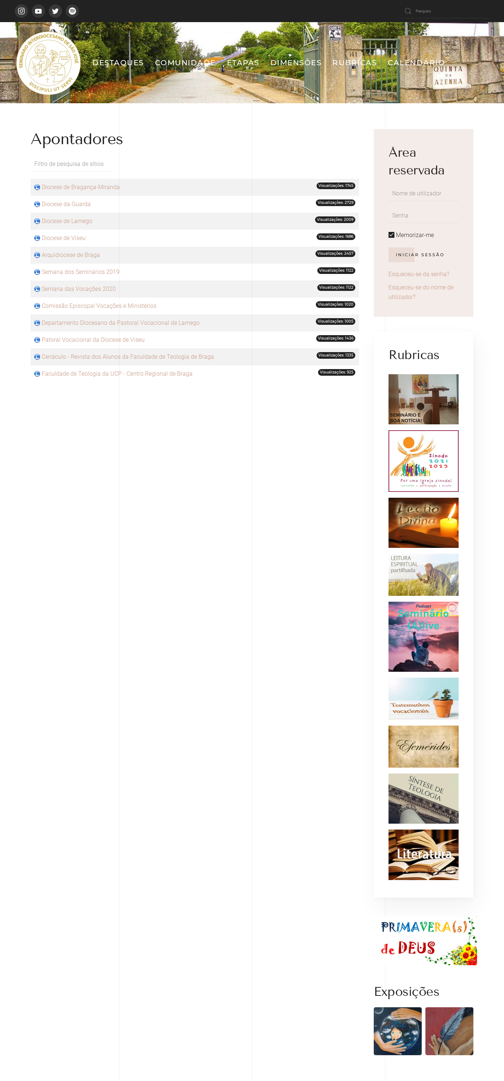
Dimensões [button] (296, 62)
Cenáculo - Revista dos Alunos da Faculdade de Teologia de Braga (128, 356)
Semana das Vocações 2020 (79, 288)
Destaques (118, 62)
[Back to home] (48, 62)
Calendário (416, 62)
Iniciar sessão (420, 254)
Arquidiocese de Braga (71, 254)
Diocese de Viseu (64, 237)
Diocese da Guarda (66, 204)
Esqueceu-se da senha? (419, 274)
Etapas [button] (243, 62)
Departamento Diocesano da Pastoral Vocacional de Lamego (121, 322)
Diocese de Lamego (67, 221)
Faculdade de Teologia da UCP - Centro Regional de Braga (117, 373)
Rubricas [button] (354, 62)
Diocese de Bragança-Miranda (81, 187)
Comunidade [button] (185, 62)
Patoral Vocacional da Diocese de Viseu (93, 339)
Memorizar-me (414, 235)
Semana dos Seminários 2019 (81, 271)
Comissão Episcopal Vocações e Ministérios (99, 305)
